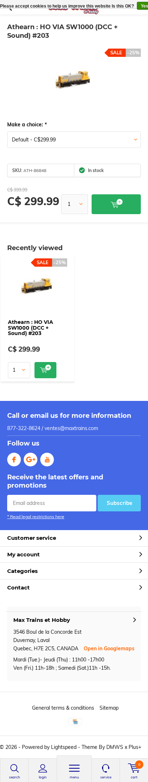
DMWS (114, 747)
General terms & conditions (63, 708)
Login (43, 777)
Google (30, 459)
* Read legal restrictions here (35, 516)
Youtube (47, 459)
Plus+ (135, 747)
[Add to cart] (116, 204)
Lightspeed (64, 747)
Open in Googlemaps (109, 648)
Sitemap (109, 708)
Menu (74, 777)
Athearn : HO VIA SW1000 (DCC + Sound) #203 (30, 327)
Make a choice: (27, 124)
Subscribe (119, 503)
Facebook (14, 459)
